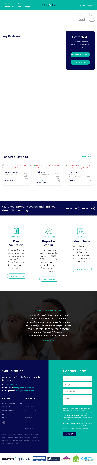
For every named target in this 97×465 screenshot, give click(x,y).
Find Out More (17, 276)
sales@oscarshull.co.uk (23, 388)
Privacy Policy (29, 429)
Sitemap (27, 421)
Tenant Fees (29, 403)
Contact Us (80, 62)
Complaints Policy (31, 414)
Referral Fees (29, 417)
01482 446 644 (15, 4)
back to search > (85, 157)
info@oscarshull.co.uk (26, 391)
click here (79, 417)
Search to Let (88, 209)
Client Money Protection (33, 410)
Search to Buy (72, 209)
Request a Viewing (80, 55)
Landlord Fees (29, 406)
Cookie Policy (29, 425)
